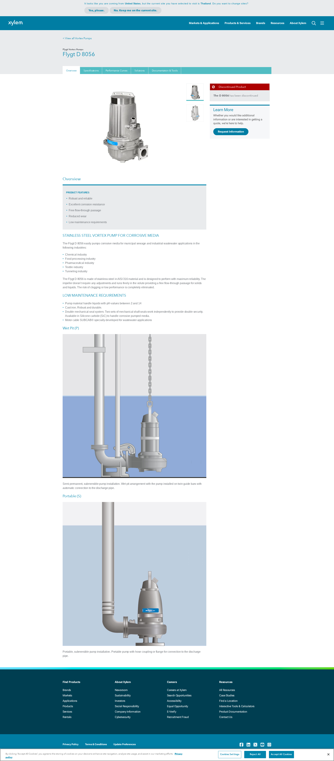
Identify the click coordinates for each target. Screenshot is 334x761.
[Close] (328, 754)
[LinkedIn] (248, 745)
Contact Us (225, 717)
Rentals (67, 717)
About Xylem (298, 23)
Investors (120, 700)
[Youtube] (262, 745)
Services (67, 711)
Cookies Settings (229, 754)
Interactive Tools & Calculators (237, 706)
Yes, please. (97, 10)
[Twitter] (255, 745)
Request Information (231, 131)
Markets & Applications (204, 23)
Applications (70, 700)
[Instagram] (269, 745)
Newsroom (121, 690)
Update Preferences (124, 744)
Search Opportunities (179, 695)
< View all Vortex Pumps (77, 38)
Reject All (255, 754)
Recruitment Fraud (178, 717)
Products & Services (237, 23)
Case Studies (226, 695)
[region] (167, 755)
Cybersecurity (122, 717)
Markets (67, 695)
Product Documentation (233, 711)
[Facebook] (241, 745)
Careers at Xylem (177, 690)
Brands (260, 23)
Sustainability (123, 695)
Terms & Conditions (96, 744)
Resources (277, 23)
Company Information (128, 711)
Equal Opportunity (177, 706)
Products (68, 706)
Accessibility (174, 700)
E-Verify (171, 711)
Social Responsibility (127, 706)
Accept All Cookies (281, 754)
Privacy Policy (70, 744)
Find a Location (228, 700)
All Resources (227, 690)
